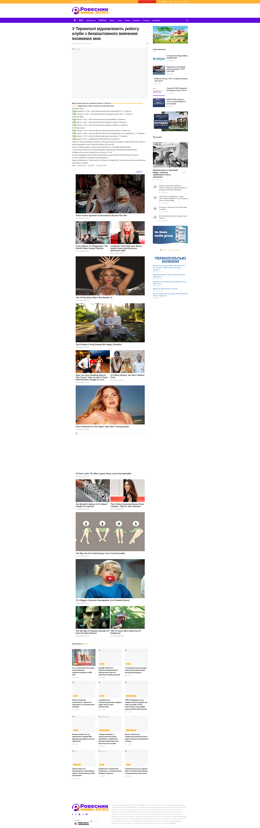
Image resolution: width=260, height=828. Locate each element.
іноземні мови (101, 165)
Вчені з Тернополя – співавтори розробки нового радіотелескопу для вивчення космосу (136, 737)
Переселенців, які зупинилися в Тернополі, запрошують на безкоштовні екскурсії (83, 703)
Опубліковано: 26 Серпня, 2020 (81, 43)
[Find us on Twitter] (161, 1)
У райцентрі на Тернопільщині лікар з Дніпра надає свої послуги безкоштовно (110, 703)
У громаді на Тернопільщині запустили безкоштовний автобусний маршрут (136, 670)
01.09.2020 (76, 778)
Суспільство (90, 20)
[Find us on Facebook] (72, 814)
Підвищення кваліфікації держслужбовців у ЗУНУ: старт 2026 (176, 69)
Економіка (156, 20)
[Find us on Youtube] (170, 1)
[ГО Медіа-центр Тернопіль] (81, 823)
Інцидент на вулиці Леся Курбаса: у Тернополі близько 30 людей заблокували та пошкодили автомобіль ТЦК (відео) (173, 188)
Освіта (112, 20)
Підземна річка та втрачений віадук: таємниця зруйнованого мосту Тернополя (165, 173)
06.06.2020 (129, 776)
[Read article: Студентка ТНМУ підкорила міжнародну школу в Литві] (159, 91)
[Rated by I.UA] (94, 821)
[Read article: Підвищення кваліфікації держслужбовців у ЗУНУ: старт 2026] (159, 70)
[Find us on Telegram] (164, 1)
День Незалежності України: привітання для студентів (173, 217)
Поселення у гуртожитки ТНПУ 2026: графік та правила (173, 208)
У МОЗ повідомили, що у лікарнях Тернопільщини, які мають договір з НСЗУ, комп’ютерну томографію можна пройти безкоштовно (136, 704)
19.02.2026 (76, 677)
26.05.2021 (102, 746)
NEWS (81, 20)
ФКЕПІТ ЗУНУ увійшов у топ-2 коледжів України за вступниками (176, 101)
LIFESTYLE (102, 20)
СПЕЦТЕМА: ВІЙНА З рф (148, 2)
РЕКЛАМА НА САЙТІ (78, 2)
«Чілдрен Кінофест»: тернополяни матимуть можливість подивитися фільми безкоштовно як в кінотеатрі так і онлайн (109, 739)
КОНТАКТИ (88, 2)
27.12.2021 (129, 712)
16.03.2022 (102, 709)
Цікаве (127, 20)
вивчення (91, 165)
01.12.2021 (76, 744)
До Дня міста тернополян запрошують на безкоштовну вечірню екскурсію (110, 770)
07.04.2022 (76, 709)
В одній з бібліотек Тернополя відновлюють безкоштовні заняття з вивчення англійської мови (109, 671)
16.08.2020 (102, 776)
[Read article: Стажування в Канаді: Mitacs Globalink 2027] (159, 59)
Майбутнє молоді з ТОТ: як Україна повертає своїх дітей (171, 79)
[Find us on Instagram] (167, 1)
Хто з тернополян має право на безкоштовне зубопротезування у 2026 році (83, 671)
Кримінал (136, 20)
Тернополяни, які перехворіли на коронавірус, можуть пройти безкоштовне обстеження (83, 772)
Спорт (120, 20)
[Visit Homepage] (90, 10)
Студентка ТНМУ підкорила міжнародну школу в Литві (177, 89)
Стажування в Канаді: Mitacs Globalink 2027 (177, 57)
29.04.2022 (102, 677)
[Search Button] (187, 20)
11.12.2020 (129, 744)
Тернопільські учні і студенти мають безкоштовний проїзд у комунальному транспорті (136, 770)
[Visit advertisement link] (170, 34)
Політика (146, 20)
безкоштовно (81, 165)
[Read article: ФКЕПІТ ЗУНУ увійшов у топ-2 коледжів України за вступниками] (159, 102)
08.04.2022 (129, 675)
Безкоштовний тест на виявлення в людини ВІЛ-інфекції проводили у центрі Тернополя (83, 737)
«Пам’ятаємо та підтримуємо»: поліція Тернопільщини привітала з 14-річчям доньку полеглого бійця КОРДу (173, 198)
